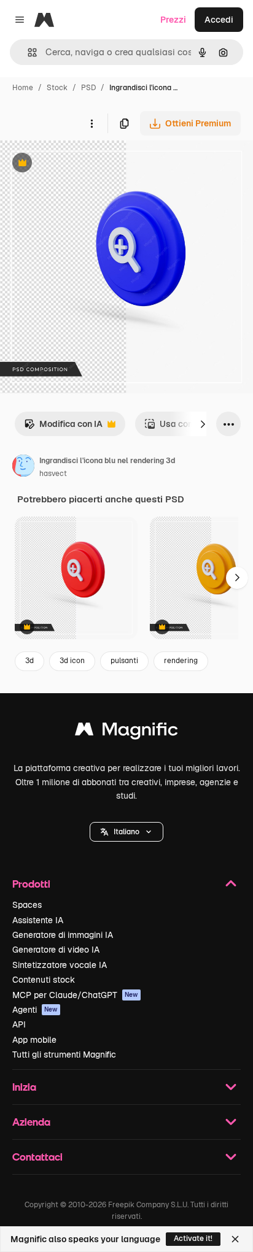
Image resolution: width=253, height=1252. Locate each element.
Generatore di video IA (55, 949)
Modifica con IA (63, 427)
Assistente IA (37, 920)
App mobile (34, 1039)
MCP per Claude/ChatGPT (75, 994)
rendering (181, 661)
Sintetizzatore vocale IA (59, 964)
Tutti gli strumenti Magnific (64, 1054)
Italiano (126, 832)
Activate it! (193, 1238)
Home (22, 88)
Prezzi (173, 19)
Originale (81, 164)
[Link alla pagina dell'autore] (23, 467)
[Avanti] (203, 424)
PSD (88, 88)
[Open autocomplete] (27, 52)
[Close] (235, 1239)
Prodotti (31, 883)
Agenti (35, 1009)
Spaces (27, 904)
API (19, 1024)
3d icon (72, 661)
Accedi (218, 19)
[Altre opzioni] (91, 123)
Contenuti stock (43, 979)
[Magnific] (126, 732)
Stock (57, 88)
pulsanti (124, 661)
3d (29, 661)
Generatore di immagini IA (62, 934)
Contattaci (37, 1156)
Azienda (31, 1121)
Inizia (24, 1086)
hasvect (53, 473)
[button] (126, 832)
